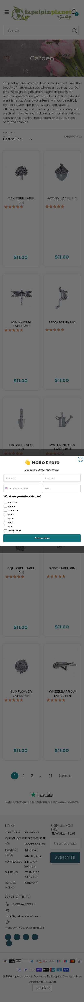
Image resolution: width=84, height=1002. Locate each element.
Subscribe (42, 538)
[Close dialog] (80, 459)
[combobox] (8, 488)
